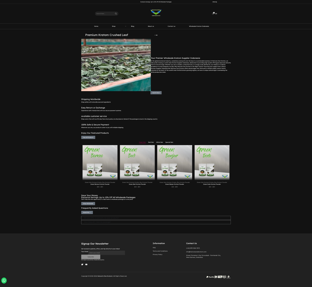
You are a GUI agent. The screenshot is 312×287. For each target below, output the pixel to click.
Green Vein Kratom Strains (93, 182)
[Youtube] (86, 264)
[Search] (115, 14)
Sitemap (215, 2)
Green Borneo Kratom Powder (100, 184)
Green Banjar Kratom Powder (174, 184)
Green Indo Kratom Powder (212, 184)
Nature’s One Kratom (105, 276)
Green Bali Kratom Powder (137, 184)
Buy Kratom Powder (108, 182)
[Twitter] (82, 264)
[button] (214, 13)
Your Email (84, 251)
